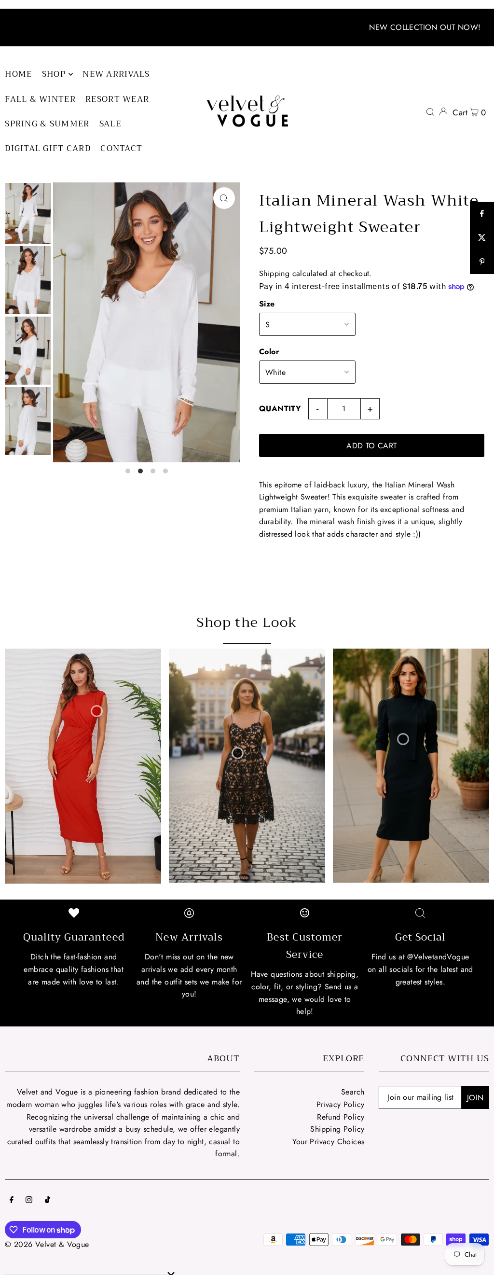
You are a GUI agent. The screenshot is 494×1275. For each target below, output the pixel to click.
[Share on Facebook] (482, 214)
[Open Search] (430, 111)
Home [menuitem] (18, 74)
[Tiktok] (47, 1200)
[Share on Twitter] (482, 238)
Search (352, 1091)
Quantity (280, 408)
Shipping (274, 273)
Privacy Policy (340, 1104)
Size (267, 303)
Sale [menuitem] (110, 124)
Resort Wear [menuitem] (117, 99)
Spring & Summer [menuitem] (47, 124)
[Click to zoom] (224, 198)
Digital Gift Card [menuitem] (48, 148)
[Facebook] (12, 1200)
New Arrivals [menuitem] (116, 74)
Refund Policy (340, 1117)
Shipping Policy (337, 1129)
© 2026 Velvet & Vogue (47, 1244)
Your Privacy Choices (328, 1141)
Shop (54, 74)
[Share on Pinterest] (482, 262)
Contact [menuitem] (121, 148)
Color (269, 351)
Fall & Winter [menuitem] (40, 99)
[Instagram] (29, 1200)
